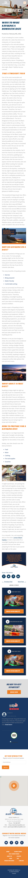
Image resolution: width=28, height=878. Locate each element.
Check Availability (13, 611)
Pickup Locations (9, 860)
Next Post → (22, 582)
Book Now (14, 692)
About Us (9, 856)
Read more (8, 724)
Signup (5, 767)
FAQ (18, 858)
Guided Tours (18, 851)
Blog (10, 858)
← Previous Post (7, 582)
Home (7, 851)
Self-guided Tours (14, 854)
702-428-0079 (16, 823)
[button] (14, 785)
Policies (14, 873)
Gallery (19, 856)
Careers (21, 860)
